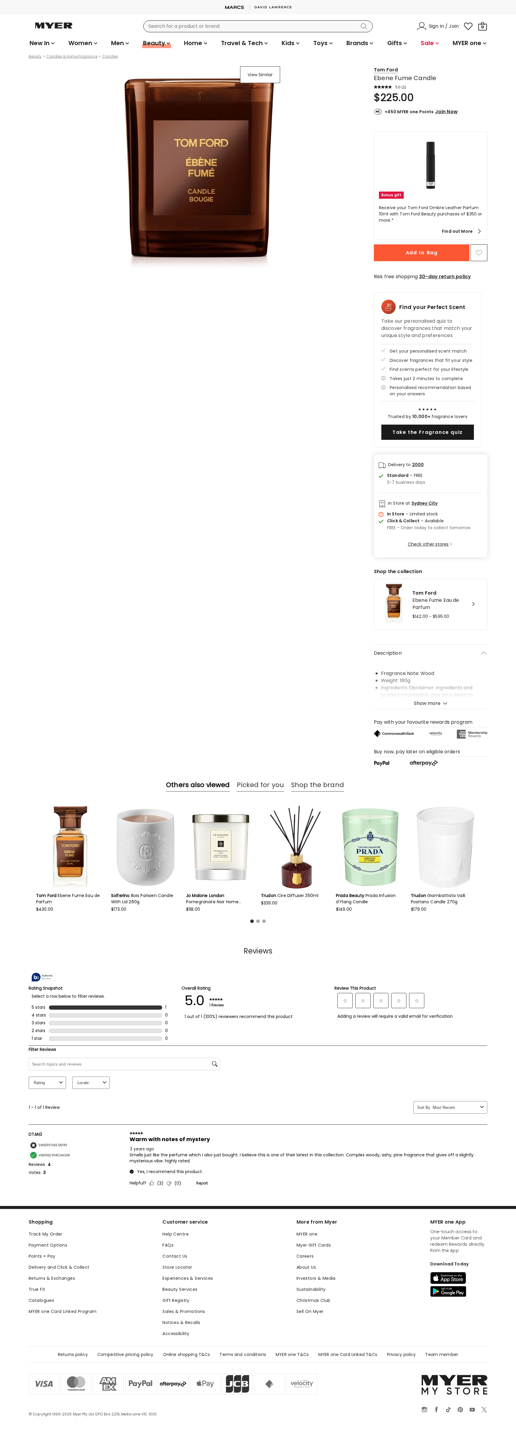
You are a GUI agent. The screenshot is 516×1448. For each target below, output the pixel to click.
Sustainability (311, 1289)
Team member (441, 1354)
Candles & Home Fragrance (71, 56)
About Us (306, 1267)
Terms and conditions (242, 1354)
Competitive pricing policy (125, 1354)
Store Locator (177, 1267)
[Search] (364, 26)
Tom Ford (386, 69)
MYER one (307, 1234)
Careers (305, 1256)
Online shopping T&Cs (186, 1354)
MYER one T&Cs (292, 1354)
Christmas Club (314, 1300)
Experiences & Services (187, 1278)
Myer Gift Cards (314, 1245)
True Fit (37, 1289)
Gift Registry (175, 1300)
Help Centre (175, 1234)
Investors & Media (316, 1278)
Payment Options (48, 1245)
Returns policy (73, 1354)
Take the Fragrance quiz (427, 432)
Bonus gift (391, 195)
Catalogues (41, 1300)
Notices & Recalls (181, 1322)
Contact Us (174, 1256)
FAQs (167, 1245)
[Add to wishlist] (479, 252)
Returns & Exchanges (52, 1278)
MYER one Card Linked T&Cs (347, 1354)
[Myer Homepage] (54, 29)
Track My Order (45, 1234)
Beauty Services (179, 1289)
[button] (430, 185)
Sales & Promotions (183, 1311)
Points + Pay (42, 1256)
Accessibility (175, 1334)
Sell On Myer (310, 1311)
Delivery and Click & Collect (59, 1267)
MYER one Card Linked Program (63, 1311)
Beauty (35, 56)
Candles (110, 56)
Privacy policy (401, 1354)
